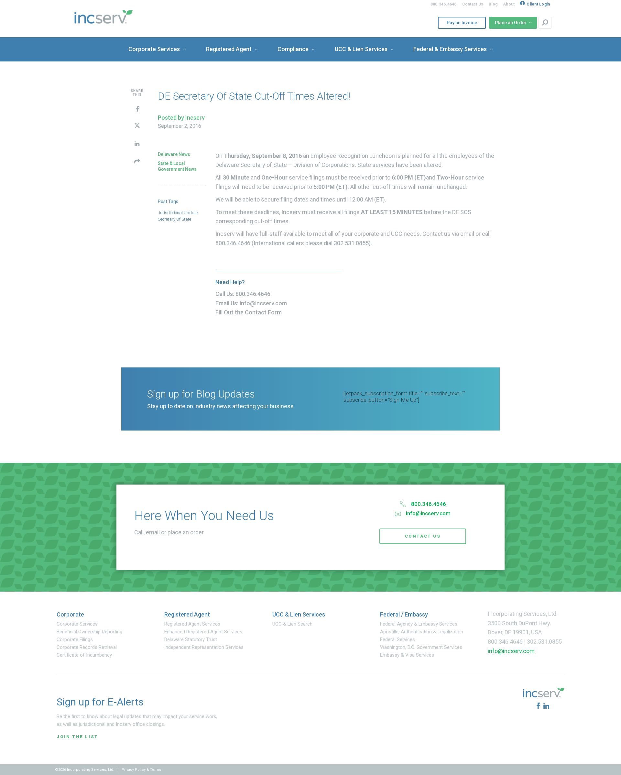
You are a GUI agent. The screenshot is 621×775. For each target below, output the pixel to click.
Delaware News (174, 154)
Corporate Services (77, 624)
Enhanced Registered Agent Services (203, 632)
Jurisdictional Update (178, 212)
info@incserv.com (263, 303)
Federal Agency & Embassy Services (418, 624)
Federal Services (397, 639)
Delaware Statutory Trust (190, 639)
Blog (493, 4)
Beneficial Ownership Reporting (89, 632)
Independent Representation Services (204, 647)
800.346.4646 (443, 4)
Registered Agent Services (192, 624)
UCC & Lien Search (292, 624)
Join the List (77, 736)
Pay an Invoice (459, 22)
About (509, 4)
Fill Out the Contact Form (248, 312)
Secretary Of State (174, 219)
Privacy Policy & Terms (141, 770)
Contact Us (473, 4)
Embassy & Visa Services (407, 655)
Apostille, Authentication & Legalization (421, 632)
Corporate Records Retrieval (87, 647)
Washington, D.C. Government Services (421, 647)
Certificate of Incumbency (84, 655)
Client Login (538, 4)
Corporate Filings (75, 639)
